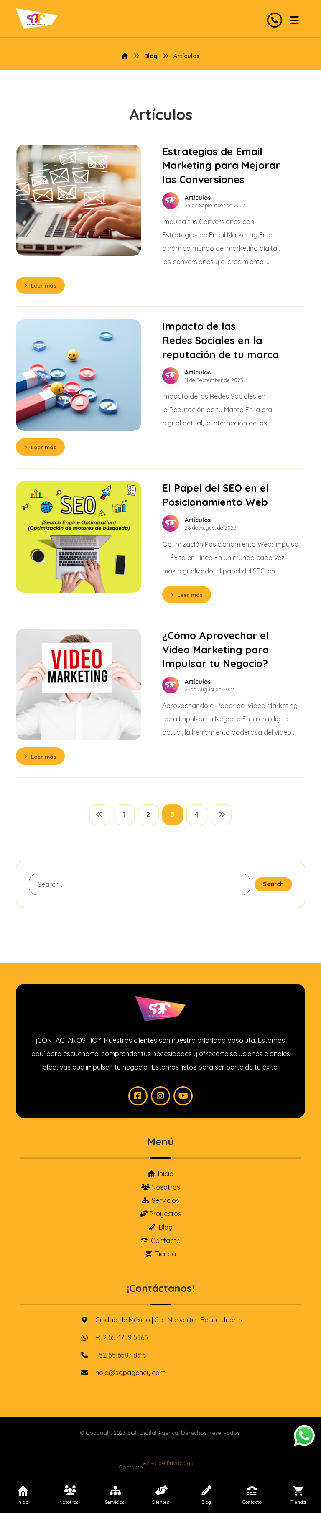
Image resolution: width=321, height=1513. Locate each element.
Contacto (166, 1240)
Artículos (198, 197)
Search (273, 884)
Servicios (165, 1200)
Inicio (165, 1173)
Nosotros (165, 1187)
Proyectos (165, 1214)
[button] (294, 20)
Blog (166, 1227)
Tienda (165, 1254)
